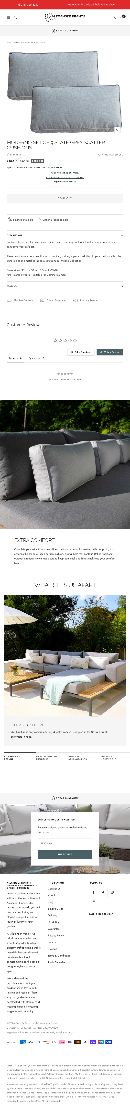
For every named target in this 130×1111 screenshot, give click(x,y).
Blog (50, 902)
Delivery (52, 915)
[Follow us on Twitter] (102, 892)
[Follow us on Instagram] (112, 892)
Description (14, 235)
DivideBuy (53, 922)
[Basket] (121, 17)
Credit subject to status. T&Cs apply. (65, 178)
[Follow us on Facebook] (93, 892)
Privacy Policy (56, 935)
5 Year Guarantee (56, 300)
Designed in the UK (67, 31)
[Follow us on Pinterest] (93, 901)
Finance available (23, 220)
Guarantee (54, 929)
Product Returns (89, 300)
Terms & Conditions (59, 956)
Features (12, 286)
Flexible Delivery (23, 300)
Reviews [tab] (13, 358)
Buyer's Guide (55, 909)
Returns (52, 942)
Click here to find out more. (65, 173)
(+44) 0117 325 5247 (26, 5)
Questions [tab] (34, 358)
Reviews (52, 949)
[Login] (114, 17)
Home (9, 42)
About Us (53, 895)
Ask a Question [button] (82, 352)
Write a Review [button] (112, 352)
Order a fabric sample (55, 220)
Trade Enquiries (56, 962)
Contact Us (54, 889)
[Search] (15, 17)
